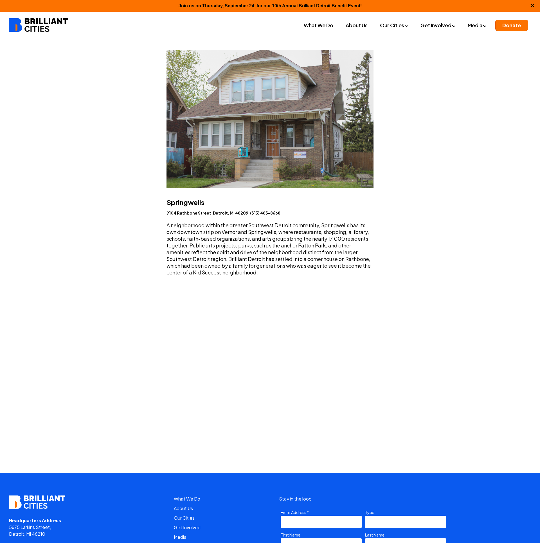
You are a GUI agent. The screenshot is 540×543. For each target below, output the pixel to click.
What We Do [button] (318, 25)
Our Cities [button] (392, 25)
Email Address (295, 512)
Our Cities (184, 518)
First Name (290, 534)
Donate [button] (511, 25)
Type (369, 512)
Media (180, 537)
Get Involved (187, 527)
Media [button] (475, 25)
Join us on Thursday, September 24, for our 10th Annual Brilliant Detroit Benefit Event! (270, 5)
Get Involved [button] (436, 25)
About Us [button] (357, 25)
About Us (183, 508)
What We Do (187, 499)
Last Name (374, 534)
